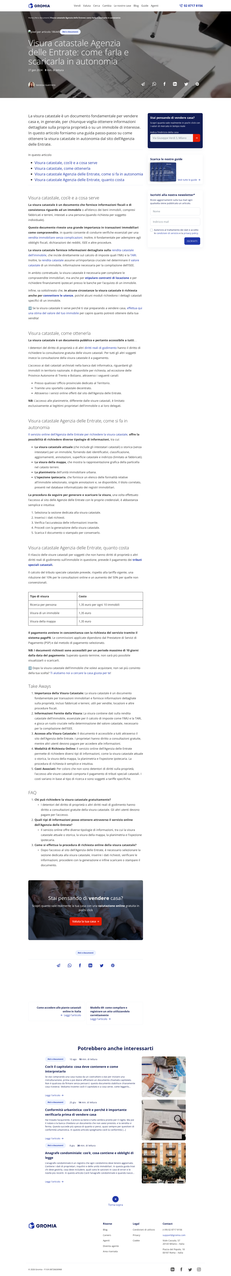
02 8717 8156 (193, 5)
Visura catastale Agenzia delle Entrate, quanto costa (79, 179)
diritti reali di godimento (101, 348)
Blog (136, 5)
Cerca (96, 5)
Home (31, 17)
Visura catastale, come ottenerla (62, 168)
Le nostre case (122, 5)
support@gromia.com (174, 1235)
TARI (133, 255)
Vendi (77, 5)
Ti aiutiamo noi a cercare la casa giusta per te (80, 673)
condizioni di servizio (168, 233)
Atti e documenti (42, 17)
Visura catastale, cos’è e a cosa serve (66, 162)
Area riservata (110, 1251)
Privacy (136, 1235)
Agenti (154, 5)
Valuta (87, 5)
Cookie (136, 1240)
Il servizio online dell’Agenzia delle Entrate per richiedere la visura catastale (77, 434)
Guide (144, 5)
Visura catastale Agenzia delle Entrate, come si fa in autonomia (89, 174)
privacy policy (191, 233)
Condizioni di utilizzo (144, 1229)
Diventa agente (111, 1246)
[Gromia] (48, 1225)
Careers (107, 1235)
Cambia (106, 5)
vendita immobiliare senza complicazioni (55, 237)
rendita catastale (53, 260)
